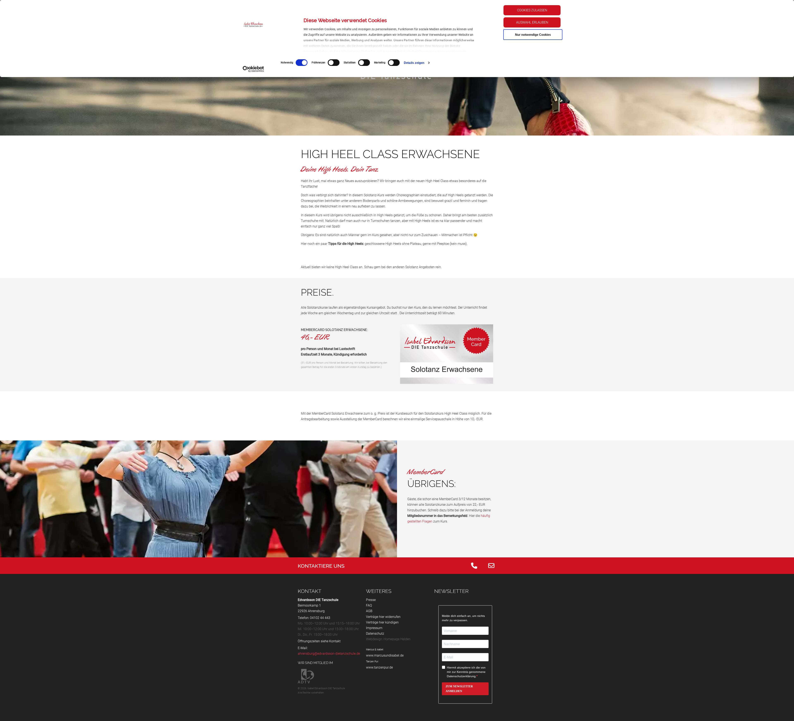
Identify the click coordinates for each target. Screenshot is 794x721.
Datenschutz (375, 633)
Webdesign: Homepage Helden (388, 639)
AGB (369, 611)
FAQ (369, 605)
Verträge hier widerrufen (383, 617)
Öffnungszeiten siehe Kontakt (319, 641)
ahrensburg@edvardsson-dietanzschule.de (329, 654)
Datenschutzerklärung (412, 51)
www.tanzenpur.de (379, 667)
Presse (371, 600)
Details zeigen (414, 62)
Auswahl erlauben (532, 22)
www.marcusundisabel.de (385, 655)
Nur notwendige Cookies (533, 34)
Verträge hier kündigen (382, 622)
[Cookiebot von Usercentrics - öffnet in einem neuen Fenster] (253, 69)
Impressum (458, 51)
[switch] (334, 62)
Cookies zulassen (532, 10)
